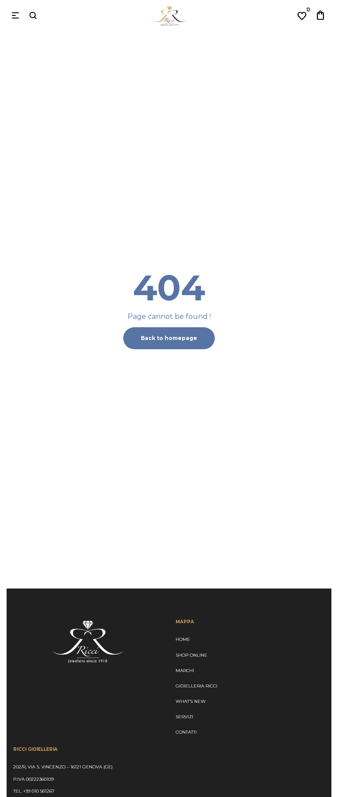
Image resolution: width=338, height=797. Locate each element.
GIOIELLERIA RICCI (196, 686)
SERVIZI (184, 717)
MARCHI (185, 670)
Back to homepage (169, 338)
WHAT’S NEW (191, 701)
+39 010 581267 (39, 791)
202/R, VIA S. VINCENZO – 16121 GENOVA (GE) (63, 767)
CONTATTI (186, 732)
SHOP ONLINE (191, 655)
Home (183, 639)
